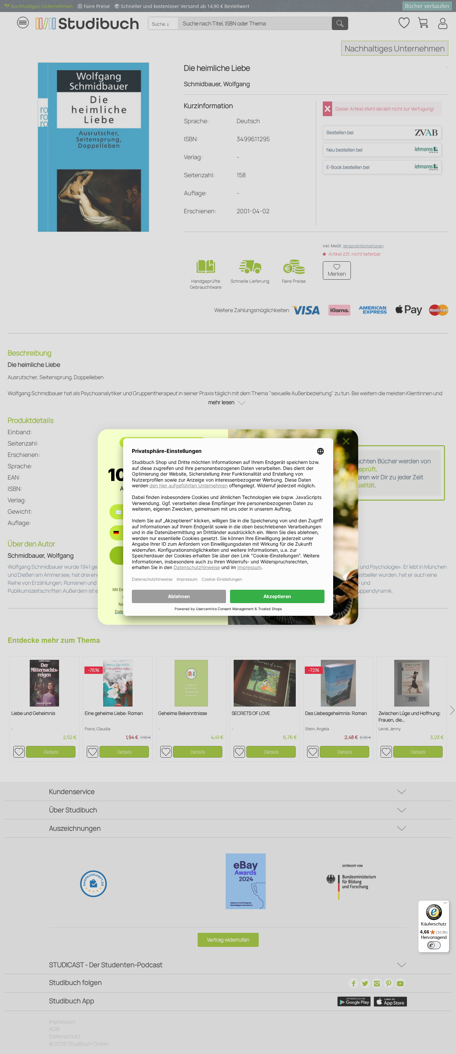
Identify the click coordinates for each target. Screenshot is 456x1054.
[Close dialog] (346, 441)
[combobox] (121, 533)
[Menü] (445, 904)
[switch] (434, 945)
